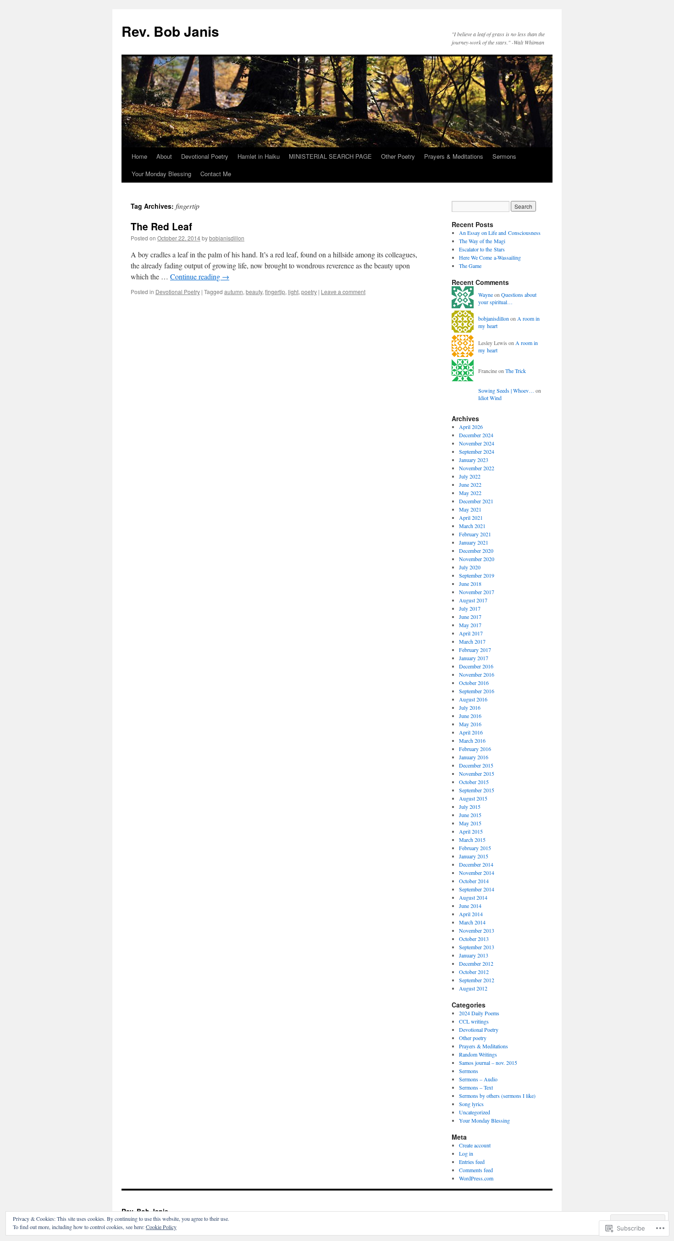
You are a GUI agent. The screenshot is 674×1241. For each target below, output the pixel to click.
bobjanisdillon (226, 238)
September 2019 (476, 575)
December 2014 (476, 864)
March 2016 (472, 740)
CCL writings (474, 1021)
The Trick (515, 370)
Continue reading (199, 276)
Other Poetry (398, 156)
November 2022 (476, 468)
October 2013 (474, 938)
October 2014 (474, 881)
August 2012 (473, 988)
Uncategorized (474, 1112)
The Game (470, 265)
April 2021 (471, 517)
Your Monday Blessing (161, 173)
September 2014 (476, 889)
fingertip (275, 291)
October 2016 (474, 682)
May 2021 (470, 509)
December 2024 (476, 435)
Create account (475, 1145)
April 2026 (471, 426)
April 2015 (471, 831)
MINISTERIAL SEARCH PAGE (330, 156)
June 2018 (470, 583)
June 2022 (470, 484)
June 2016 (470, 715)
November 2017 (476, 591)
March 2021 (472, 525)
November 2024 (476, 443)
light (293, 291)
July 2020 (470, 567)
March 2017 (472, 641)
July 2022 (470, 476)
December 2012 (476, 963)
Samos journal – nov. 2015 (488, 1062)
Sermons (504, 156)
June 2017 (470, 616)
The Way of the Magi (482, 241)
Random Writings (478, 1054)
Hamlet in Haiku (259, 156)
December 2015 (476, 765)
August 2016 (473, 699)
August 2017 (473, 600)
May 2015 (470, 823)
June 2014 (470, 905)
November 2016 (476, 674)
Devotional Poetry (204, 156)
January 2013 (473, 955)
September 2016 (476, 691)
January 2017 (473, 658)
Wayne (485, 294)
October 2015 (474, 781)
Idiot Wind (490, 397)
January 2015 (473, 856)
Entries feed (472, 1161)
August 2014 (473, 897)
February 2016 (475, 748)
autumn (233, 291)
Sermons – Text (476, 1087)
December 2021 (476, 501)
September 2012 (476, 980)
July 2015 (470, 806)
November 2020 (476, 558)
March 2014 (472, 922)
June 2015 (470, 814)
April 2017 (471, 633)
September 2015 (476, 790)
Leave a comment (343, 291)
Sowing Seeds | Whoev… (506, 390)
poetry (309, 291)
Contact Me (215, 173)
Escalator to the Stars (482, 249)
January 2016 (473, 757)
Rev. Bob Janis (170, 31)
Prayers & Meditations (453, 156)
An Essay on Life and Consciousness (500, 232)
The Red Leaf (161, 226)
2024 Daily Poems (479, 1013)
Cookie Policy (161, 1226)
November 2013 (476, 930)
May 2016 (470, 724)
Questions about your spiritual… (507, 298)
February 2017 (475, 649)
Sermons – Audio (478, 1079)
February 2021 (475, 534)
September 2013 (476, 947)
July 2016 (470, 707)
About (164, 156)
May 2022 (470, 492)
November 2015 (476, 773)
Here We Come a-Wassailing (490, 257)
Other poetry (472, 1037)
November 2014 (476, 872)
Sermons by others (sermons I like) (497, 1095)
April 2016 (471, 732)
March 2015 (472, 839)
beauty (254, 291)
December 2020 (476, 550)
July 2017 (470, 608)
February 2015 (475, 847)
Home (139, 156)
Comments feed (476, 1170)
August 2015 (473, 798)
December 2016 (476, 666)
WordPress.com (476, 1178)
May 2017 (470, 625)
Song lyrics (471, 1103)
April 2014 (471, 914)
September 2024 (476, 451)
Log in (466, 1153)
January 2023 (473, 459)
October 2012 (474, 971)
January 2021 (473, 542)
